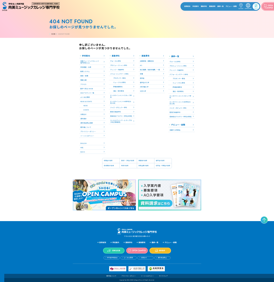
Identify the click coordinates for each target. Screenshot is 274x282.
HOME (53, 34)
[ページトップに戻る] (264, 220)
